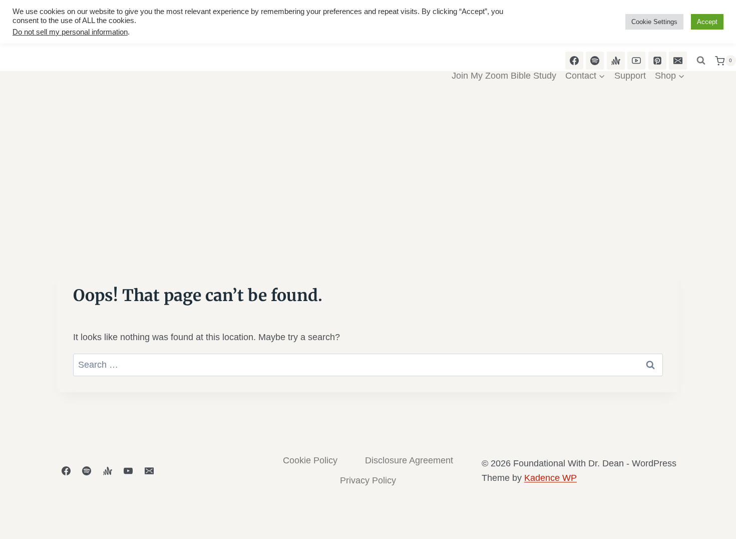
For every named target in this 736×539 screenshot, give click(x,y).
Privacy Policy (368, 480)
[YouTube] (128, 471)
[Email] (149, 471)
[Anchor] (108, 471)
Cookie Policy (310, 460)
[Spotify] (87, 471)
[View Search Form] (701, 61)
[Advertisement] (368, 181)
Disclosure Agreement (409, 460)
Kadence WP (550, 478)
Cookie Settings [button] (654, 22)
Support (630, 76)
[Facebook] (66, 471)
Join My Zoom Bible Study (504, 76)
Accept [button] (707, 22)
